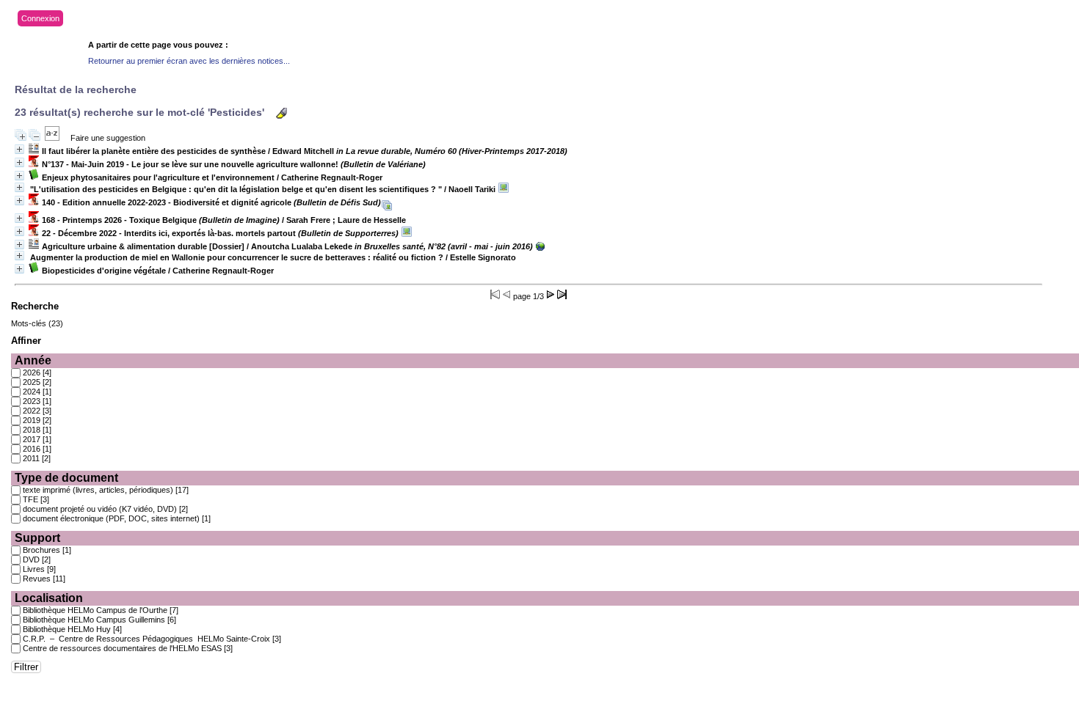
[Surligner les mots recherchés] (281, 113)
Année (33, 360)
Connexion (40, 18)
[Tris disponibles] (52, 137)
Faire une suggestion (107, 137)
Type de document (66, 477)
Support (37, 538)
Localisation (49, 598)
